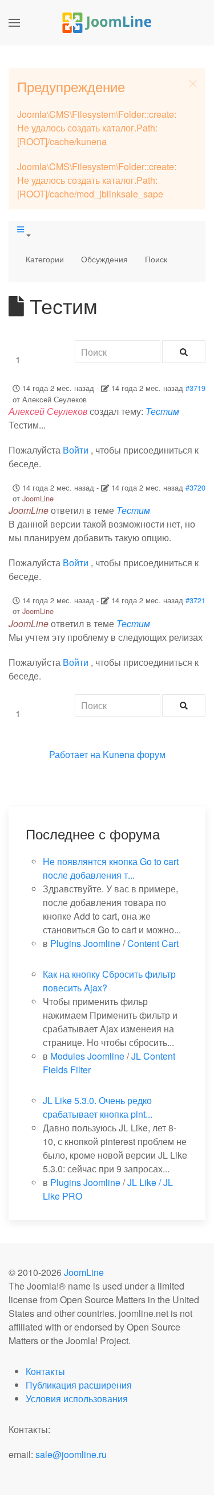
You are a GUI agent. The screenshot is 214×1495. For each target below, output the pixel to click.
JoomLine (38, 498)
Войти (75, 449)
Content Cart (153, 943)
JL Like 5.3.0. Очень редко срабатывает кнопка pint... (97, 1107)
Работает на (74, 754)
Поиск (156, 259)
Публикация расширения (79, 1384)
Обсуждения (104, 259)
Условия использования (77, 1398)
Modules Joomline (87, 1055)
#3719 (195, 387)
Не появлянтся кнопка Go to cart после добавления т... (111, 868)
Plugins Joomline (85, 943)
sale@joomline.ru (71, 1454)
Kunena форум (134, 754)
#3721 (195, 600)
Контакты (45, 1371)
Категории (45, 259)
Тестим (162, 411)
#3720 (195, 487)
